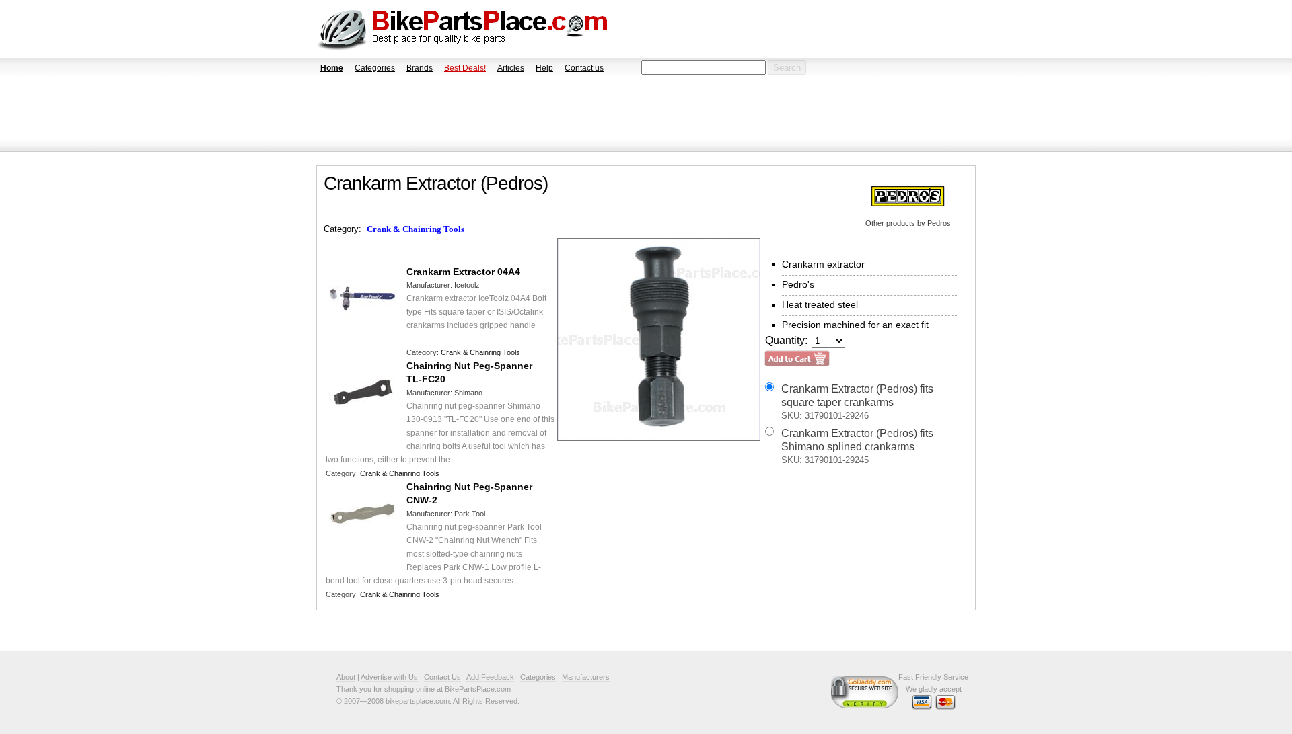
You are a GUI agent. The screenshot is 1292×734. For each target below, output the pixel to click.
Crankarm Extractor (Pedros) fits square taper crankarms (857, 402)
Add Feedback (490, 677)
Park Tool (469, 513)
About (345, 677)
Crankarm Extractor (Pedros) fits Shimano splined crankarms (857, 446)
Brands (419, 68)
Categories (375, 68)
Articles (510, 68)
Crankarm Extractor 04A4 (463, 271)
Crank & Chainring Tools (415, 229)
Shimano (468, 393)
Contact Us (442, 677)
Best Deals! (465, 68)
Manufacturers (586, 677)
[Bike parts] (462, 29)
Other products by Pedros (908, 223)
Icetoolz (467, 285)
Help (544, 68)
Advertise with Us (389, 677)
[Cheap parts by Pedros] (907, 196)
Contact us (584, 68)
